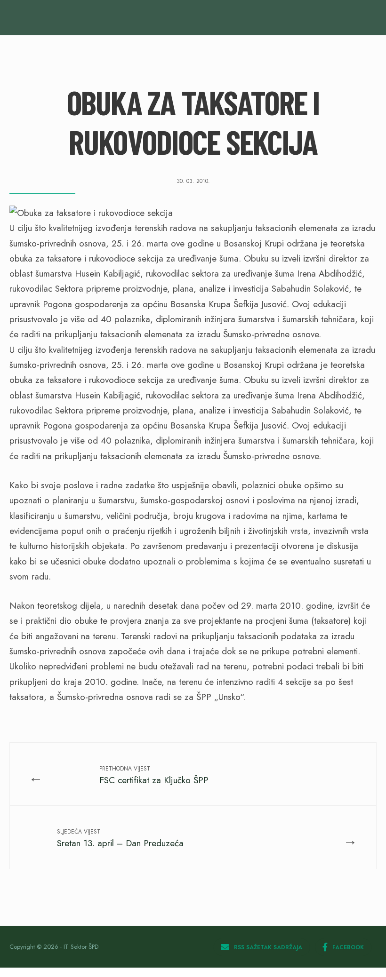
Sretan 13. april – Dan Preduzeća (120, 838)
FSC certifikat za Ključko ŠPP (154, 775)
